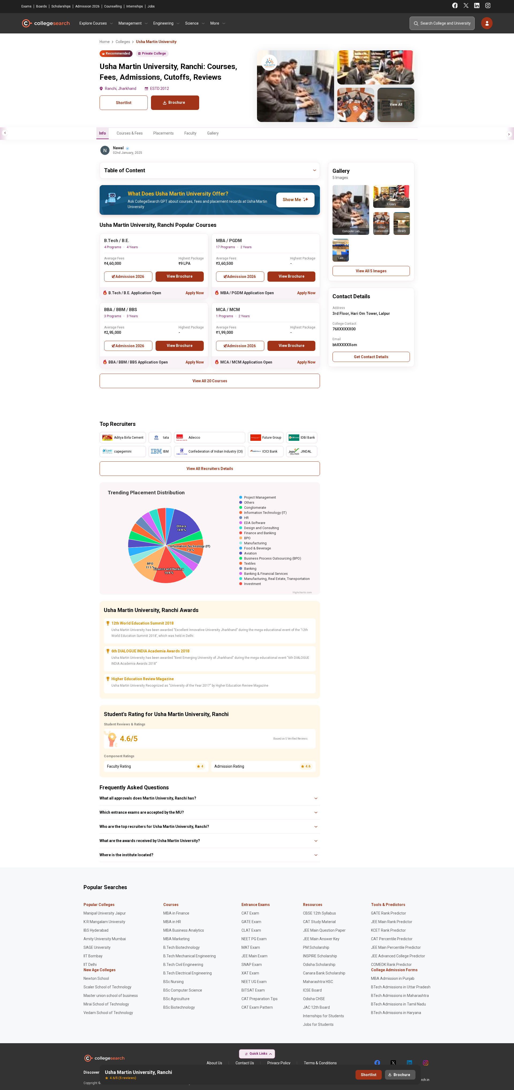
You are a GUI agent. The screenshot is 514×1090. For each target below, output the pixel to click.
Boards (41, 6)
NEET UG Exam (254, 982)
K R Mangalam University (104, 922)
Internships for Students (323, 1016)
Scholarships (61, 6)
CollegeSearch (45, 23)
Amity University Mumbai (105, 939)
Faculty (190, 133)
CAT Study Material (319, 922)
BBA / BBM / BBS (120, 309)
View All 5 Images (371, 271)
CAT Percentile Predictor (392, 939)
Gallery (213, 133)
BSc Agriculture (176, 999)
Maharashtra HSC (318, 982)
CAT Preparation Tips (259, 999)
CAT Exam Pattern (257, 1007)
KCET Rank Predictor (388, 930)
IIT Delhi (90, 964)
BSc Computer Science (182, 990)
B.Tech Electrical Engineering (187, 973)
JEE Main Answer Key (321, 939)
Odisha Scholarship (319, 964)
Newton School (96, 978)
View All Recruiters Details (210, 468)
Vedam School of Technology (108, 1013)
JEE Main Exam (254, 956)
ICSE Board (312, 990)
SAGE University (97, 947)
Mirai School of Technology (106, 1004)
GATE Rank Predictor (388, 913)
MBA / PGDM (229, 240)
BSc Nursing (173, 982)
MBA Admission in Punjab (392, 978)
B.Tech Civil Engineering (183, 964)
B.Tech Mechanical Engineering (189, 956)
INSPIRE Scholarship (320, 956)
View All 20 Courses (209, 381)
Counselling (113, 6)
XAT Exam (250, 973)
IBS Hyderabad (96, 930)
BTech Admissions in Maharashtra (400, 995)
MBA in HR (172, 922)
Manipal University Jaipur (105, 913)
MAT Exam (250, 947)
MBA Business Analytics (183, 930)
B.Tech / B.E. (116, 240)
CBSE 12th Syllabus (319, 913)
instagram (425, 1063)
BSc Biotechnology (179, 1007)
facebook (377, 1063)
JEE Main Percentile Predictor (396, 947)
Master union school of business (111, 995)
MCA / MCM (228, 309)
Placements (163, 133)
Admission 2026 (87, 6)
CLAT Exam (251, 930)
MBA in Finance (176, 913)
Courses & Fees (130, 133)
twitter (393, 1063)
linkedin (409, 1063)
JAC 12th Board (316, 1007)
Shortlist (123, 103)
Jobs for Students (318, 1024)
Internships (134, 6)
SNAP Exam (251, 964)
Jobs (151, 6)
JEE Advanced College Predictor (398, 956)
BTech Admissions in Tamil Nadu (398, 1004)
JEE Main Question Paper (324, 930)
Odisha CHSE (314, 999)
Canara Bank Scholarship (324, 973)
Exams (26, 6)
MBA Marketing (176, 939)
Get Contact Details (371, 357)
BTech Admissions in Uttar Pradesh (400, 987)
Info (102, 133)
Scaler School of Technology (107, 987)
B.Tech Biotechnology (181, 947)
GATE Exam (251, 922)
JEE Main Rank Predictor (391, 922)
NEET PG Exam (254, 939)
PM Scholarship (316, 947)
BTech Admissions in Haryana (396, 1013)
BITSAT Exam (253, 990)
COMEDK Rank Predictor (391, 964)
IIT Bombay (93, 956)
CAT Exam (250, 913)
